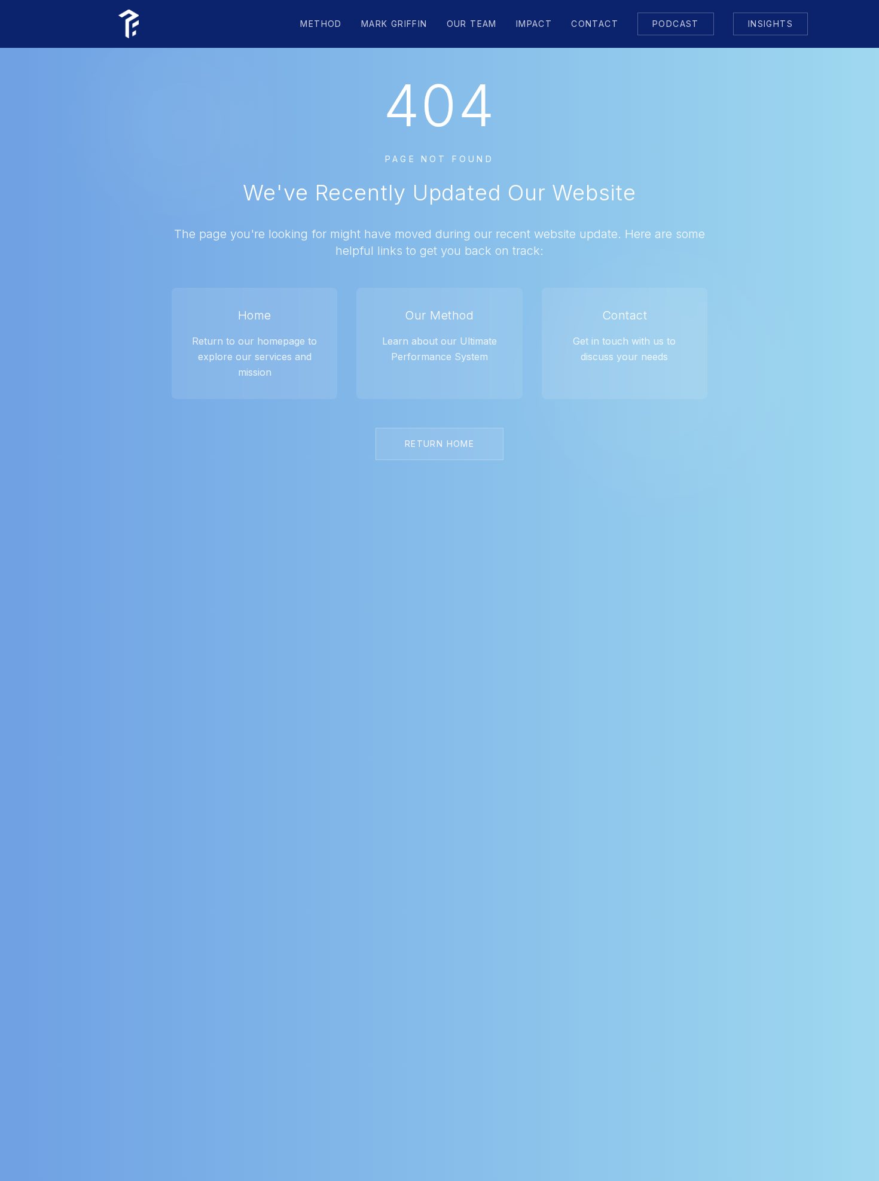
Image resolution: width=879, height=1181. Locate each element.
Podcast (675, 24)
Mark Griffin (394, 24)
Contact (594, 24)
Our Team (472, 24)
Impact (534, 24)
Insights (770, 24)
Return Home (439, 444)
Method (320, 24)
